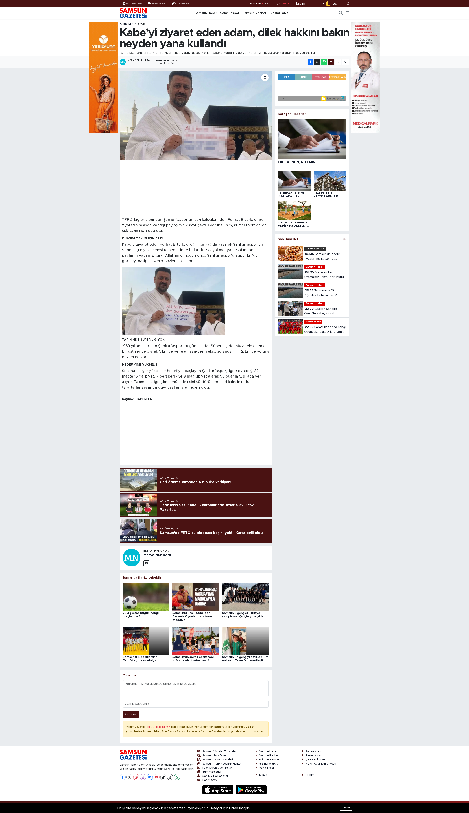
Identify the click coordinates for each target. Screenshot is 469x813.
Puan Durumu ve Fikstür (217, 767)
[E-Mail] (146, 563)
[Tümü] (344, 239)
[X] (129, 777)
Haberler (126, 24)
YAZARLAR (182, 3)
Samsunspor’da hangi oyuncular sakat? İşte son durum (325, 329)
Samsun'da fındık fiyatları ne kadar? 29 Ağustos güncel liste (322, 256)
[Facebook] (123, 777)
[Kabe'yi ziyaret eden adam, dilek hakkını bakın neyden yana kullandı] (196, 115)
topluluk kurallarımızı (158, 726)
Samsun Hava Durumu (216, 755)
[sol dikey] (103, 77)
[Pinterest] (136, 777)
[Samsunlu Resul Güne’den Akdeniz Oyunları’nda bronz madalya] (195, 596)
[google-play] (251, 789)
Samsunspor (229, 13)
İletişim (310, 775)
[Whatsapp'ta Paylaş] (324, 62)
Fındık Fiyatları (315, 249)
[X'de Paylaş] (317, 62)
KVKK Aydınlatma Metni (321, 763)
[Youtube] (157, 777)
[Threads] (170, 777)
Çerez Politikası (315, 759)
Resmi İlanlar (280, 13)
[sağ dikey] (365, 77)
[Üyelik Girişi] (346, 3)
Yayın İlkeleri (267, 767)
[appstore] (218, 789)
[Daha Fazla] (331, 62)
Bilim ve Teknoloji (270, 759)
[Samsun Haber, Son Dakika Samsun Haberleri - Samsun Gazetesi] (133, 13)
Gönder (130, 714)
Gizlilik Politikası (268, 763)
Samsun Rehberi (254, 13)
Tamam (346, 808)
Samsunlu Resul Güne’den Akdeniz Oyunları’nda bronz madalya (193, 616)
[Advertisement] (195, 188)
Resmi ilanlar (313, 755)
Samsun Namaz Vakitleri (217, 759)
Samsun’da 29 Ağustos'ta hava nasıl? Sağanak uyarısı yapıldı (320, 293)
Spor (141, 24)
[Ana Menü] (347, 13)
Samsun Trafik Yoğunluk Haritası (222, 763)
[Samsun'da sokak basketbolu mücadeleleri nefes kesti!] (195, 640)
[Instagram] (143, 777)
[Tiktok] (163, 777)
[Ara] (340, 13)
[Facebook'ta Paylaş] (310, 62)
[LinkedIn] (150, 777)
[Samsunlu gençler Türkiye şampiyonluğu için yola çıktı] (245, 596)
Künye (263, 775)
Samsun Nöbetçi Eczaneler (219, 751)
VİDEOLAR (158, 3)
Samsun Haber (206, 13)
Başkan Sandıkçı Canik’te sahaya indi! (321, 311)
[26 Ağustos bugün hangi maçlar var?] (146, 596)
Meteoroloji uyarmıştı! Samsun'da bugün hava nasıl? (325, 275)
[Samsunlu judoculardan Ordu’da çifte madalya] (146, 640)
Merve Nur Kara (157, 555)
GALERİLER (134, 3)
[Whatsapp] (177, 777)
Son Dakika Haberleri (215, 776)
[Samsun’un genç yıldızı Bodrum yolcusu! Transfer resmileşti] (245, 640)
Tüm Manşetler (211, 771)
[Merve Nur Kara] (131, 557)
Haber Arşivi (209, 780)
